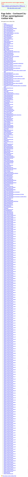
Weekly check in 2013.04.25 (10, 467)
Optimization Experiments (9, 156)
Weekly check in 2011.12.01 (9, 320)
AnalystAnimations (8, 37)
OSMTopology (7, 159)
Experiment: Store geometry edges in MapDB (13, 83)
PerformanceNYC (7, 166)
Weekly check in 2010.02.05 (10, 238)
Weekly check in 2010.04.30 (10, 262)
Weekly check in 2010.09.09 (10, 283)
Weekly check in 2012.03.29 (10, 360)
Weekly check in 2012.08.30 (10, 411)
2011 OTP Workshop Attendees (10, 28)
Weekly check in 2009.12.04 (10, 229)
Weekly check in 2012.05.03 (10, 371)
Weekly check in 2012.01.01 (10, 329)
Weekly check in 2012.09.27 (10, 421)
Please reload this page (8, 27)
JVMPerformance (7, 131)
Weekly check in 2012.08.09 (10, 404)
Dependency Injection (8, 58)
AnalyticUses (6, 40)
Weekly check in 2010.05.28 (10, 271)
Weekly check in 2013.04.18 (10, 465)
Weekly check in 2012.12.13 (10, 444)
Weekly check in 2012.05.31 (10, 381)
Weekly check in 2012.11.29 (9, 439)
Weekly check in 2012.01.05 (10, 332)
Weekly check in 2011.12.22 (9, 325)
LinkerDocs (6, 140)
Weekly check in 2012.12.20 (10, 446)
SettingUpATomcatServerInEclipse (11, 201)
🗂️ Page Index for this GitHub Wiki (8, 475)
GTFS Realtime (7, 121)
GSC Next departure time (9, 110)
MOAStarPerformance (8, 147)
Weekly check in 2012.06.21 (10, 388)
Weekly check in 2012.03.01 (10, 350)
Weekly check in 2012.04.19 (10, 367)
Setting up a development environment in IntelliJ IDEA (15, 196)
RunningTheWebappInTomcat (10, 182)
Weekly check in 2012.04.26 (10, 369)
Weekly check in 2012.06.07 (10, 383)
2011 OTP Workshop (8, 26)
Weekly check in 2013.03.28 (10, 458)
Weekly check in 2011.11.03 (9, 313)
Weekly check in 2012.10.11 (9, 425)
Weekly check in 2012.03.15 (10, 355)
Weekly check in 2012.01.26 (10, 339)
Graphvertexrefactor (8, 107)
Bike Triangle (6, 49)
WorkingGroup (7, 472)
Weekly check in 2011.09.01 (9, 297)
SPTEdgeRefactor (7, 206)
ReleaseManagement (8, 175)
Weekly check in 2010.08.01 (10, 278)
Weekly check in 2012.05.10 (10, 374)
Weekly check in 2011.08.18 (9, 292)
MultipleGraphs (7, 152)
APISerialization (7, 42)
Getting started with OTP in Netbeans (11, 93)
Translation (6, 208)
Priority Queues (7, 170)
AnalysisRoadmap (7, 35)
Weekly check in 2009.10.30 (10, 220)
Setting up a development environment (12, 192)
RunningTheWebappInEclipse (10, 180)
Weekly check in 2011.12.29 (9, 327)
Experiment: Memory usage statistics (11, 73)
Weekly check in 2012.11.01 (9, 432)
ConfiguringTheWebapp (9, 54)
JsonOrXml (6, 128)
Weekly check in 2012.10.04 (10, 423)
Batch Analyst (7, 44)
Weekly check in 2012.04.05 (10, 362)
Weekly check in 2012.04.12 (10, 364)
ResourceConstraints (8, 177)
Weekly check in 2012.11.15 (9, 437)
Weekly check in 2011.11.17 (9, 318)
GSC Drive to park (8, 112)
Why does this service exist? (14, 8)
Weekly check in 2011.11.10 (9, 315)
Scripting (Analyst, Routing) (9, 187)
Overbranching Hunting (9, 161)
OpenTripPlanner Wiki (8, 24)
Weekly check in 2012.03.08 (10, 353)
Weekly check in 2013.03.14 (10, 453)
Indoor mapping (7, 124)
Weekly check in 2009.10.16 (10, 215)
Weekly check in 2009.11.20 (9, 227)
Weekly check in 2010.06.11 (9, 273)
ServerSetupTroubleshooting (9, 189)
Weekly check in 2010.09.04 (10, 280)
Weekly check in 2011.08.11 (9, 290)
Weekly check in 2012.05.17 (10, 376)
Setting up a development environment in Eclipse (14, 194)
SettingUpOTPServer (8, 203)
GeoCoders (6, 91)
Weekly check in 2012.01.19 (10, 336)
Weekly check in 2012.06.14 (10, 385)
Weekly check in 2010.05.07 (10, 264)
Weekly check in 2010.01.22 (10, 234)
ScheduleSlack (7, 184)
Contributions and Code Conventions (11, 56)
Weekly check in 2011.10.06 (9, 306)
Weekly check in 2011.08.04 (9, 287)
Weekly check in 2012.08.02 (10, 402)
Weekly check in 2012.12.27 (10, 449)
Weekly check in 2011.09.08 (9, 299)
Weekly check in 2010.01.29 (10, 236)
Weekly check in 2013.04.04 (10, 460)
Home (5, 23)
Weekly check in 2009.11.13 (9, 224)
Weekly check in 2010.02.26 (10, 245)
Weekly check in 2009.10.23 (10, 217)
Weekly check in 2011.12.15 (9, 322)
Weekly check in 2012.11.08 (9, 435)
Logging (5, 142)
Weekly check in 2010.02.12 (10, 241)
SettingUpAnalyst (7, 199)
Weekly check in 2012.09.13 (10, 416)
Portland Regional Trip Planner (10, 168)
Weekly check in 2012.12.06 (10, 442)
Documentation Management (10, 61)
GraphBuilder (6, 103)
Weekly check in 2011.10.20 (9, 308)
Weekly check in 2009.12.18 (10, 231)
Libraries (5, 138)
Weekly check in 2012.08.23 (10, 409)
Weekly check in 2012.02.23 (10, 348)
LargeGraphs (6, 135)
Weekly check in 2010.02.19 (10, 243)
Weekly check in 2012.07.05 (10, 393)
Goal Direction (7, 100)
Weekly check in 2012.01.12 (10, 334)
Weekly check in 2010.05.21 (10, 269)
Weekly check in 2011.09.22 (9, 301)
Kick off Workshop (8, 133)
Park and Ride (7, 163)
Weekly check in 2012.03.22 (10, 357)
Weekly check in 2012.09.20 (10, 418)
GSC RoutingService (8, 119)
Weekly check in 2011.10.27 (9, 311)
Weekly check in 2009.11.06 (9, 222)
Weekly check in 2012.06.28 (10, 390)
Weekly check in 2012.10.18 (10, 428)
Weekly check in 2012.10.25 (10, 430)
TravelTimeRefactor (8, 210)
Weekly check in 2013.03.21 (10, 456)
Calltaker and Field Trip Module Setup (12, 51)
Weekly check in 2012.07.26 (10, 400)
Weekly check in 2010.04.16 (10, 257)
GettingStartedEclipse (8, 96)
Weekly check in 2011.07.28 (9, 285)
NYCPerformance (7, 154)
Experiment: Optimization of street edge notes (13, 76)
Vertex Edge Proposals (8, 213)
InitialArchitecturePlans (8, 126)
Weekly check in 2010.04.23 (10, 259)
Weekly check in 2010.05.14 (10, 266)
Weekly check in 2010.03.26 (10, 255)
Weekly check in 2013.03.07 (10, 451)
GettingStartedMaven (8, 98)
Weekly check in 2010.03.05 (10, 248)
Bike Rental (6, 47)
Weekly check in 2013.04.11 (9, 463)
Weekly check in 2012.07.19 (10, 397)
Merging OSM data (8, 145)
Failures (5, 89)
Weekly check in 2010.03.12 (10, 250)
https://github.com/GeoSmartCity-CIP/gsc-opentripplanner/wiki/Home (14, 6)
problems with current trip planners (11, 173)
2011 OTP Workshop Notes (9, 30)
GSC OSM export (7, 117)
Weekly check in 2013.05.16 (10, 470)
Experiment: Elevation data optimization (12, 68)
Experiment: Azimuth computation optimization (13, 63)
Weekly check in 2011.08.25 (9, 294)
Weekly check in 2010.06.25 (10, 276)
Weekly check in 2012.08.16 (10, 407)
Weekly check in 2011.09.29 (9, 304)
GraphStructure (7, 105)
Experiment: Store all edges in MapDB (12, 80)
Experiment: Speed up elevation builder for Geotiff (14, 78)
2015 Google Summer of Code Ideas (11, 33)
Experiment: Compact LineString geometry (12, 65)
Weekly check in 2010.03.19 (10, 252)
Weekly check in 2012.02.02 (10, 341)
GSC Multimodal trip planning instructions (12, 114)
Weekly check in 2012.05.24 (10, 378)
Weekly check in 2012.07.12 (10, 395)
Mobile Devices (7, 149)
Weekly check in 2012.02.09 (10, 343)
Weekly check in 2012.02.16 (10, 346)
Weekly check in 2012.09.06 (10, 414)
